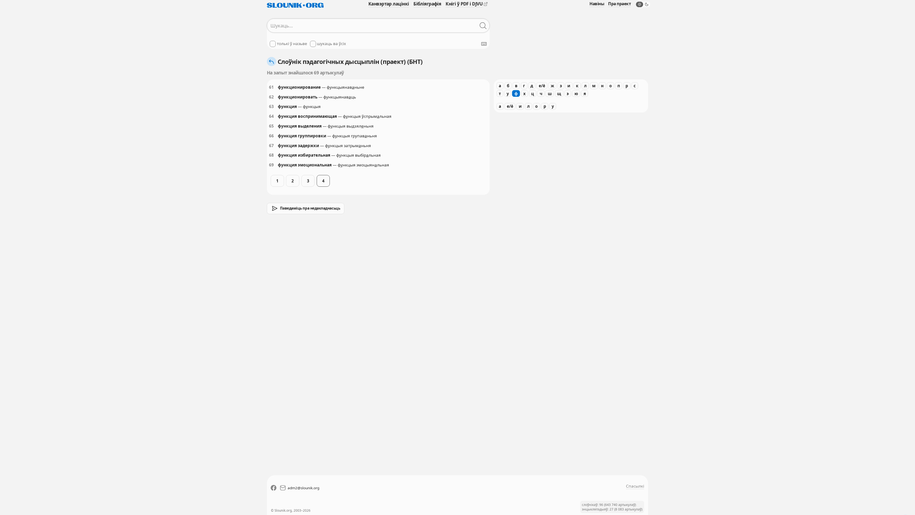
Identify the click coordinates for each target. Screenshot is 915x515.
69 (271, 165)
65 (271, 126)
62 (271, 97)
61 (271, 87)
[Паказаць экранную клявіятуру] (484, 44)
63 (271, 106)
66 (271, 136)
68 (271, 155)
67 (271, 145)
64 (271, 116)
